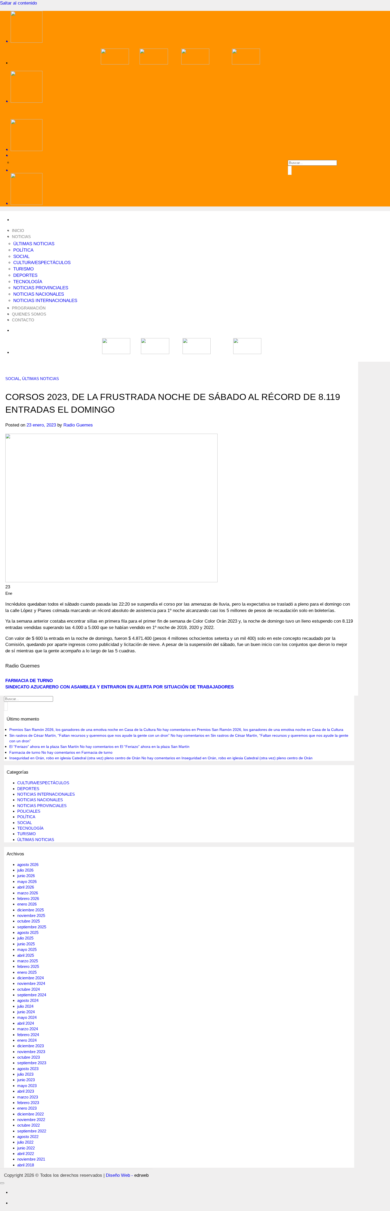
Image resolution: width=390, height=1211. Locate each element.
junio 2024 (26, 1012)
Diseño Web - (127, 1175)
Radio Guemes (78, 425)
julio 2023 (25, 1074)
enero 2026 (27, 904)
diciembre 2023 (30, 1046)
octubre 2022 (28, 1125)
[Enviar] (290, 170)
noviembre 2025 (31, 915)
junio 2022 (26, 1148)
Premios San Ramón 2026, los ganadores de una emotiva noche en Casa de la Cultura (82, 729)
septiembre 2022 (31, 1131)
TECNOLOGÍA (27, 281)
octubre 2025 (28, 921)
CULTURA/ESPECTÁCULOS (42, 262)
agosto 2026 (27, 864)
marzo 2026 (27, 893)
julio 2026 (25, 870)
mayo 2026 (27, 881)
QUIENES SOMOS (29, 314)
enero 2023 (27, 1108)
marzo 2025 (27, 961)
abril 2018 (25, 1165)
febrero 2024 (28, 1034)
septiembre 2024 (31, 995)
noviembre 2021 (31, 1159)
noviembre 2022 (31, 1119)
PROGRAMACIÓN (29, 308)
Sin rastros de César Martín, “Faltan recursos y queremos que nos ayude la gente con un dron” (89, 735)
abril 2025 (25, 955)
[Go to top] (2, 1183)
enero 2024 (27, 1040)
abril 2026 (25, 887)
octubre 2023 (28, 1057)
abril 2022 (25, 1153)
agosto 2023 (27, 1068)
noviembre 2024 (31, 983)
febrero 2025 (28, 966)
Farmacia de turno (24, 752)
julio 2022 (25, 1142)
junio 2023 (26, 1080)
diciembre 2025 (30, 910)
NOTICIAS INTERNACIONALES (45, 300)
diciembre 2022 (30, 1114)
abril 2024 (25, 1023)
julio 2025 (25, 938)
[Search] (180, 155)
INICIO (18, 230)
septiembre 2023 (31, 1063)
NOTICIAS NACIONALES (38, 294)
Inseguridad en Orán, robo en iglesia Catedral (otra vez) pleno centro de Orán (74, 758)
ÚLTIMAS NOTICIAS (33, 243)
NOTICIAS (21, 236)
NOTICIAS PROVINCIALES (40, 287)
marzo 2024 (27, 1029)
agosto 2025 (27, 932)
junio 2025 (26, 944)
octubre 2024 (28, 989)
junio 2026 (26, 875)
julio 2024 (25, 1006)
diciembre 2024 (30, 978)
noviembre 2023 (31, 1051)
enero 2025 (27, 972)
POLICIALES (28, 811)
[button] (180, 170)
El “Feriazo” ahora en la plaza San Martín (44, 746)
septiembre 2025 (31, 927)
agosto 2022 (27, 1136)
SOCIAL (21, 256)
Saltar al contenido (18, 3)
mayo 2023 (27, 1085)
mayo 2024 (27, 1017)
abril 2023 (25, 1091)
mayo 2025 (27, 949)
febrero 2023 (28, 1102)
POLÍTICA (23, 250)
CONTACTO (23, 320)
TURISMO (23, 268)
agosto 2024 (27, 1000)
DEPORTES (25, 275)
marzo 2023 (27, 1097)
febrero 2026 (28, 898)
